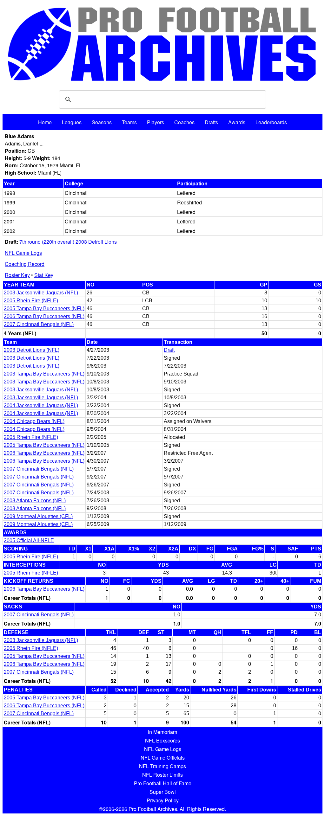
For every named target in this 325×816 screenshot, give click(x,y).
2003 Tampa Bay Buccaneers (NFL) (44, 373)
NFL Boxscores (162, 740)
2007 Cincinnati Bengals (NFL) (39, 324)
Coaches (184, 122)
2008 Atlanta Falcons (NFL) (35, 500)
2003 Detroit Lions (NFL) (31, 350)
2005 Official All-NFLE (29, 540)
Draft (169, 350)
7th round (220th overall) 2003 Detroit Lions (68, 241)
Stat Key (43, 275)
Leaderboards (271, 122)
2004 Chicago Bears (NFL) (34, 421)
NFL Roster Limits (162, 774)
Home (45, 122)
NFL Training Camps (162, 766)
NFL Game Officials (163, 757)
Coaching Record (24, 263)
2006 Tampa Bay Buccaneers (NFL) (44, 316)
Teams (129, 122)
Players (155, 122)
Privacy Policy (163, 800)
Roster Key (17, 275)
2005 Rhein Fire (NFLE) (31, 300)
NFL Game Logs (23, 252)
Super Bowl (162, 791)
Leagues (72, 122)
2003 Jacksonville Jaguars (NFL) (41, 292)
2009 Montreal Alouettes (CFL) (38, 516)
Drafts (211, 122)
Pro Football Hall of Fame (162, 783)
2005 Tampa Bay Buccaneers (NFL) (44, 308)
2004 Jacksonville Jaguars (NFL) (41, 405)
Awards (236, 122)
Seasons (102, 122)
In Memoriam (162, 732)
